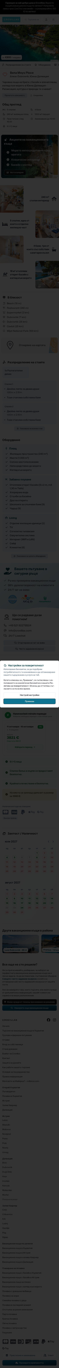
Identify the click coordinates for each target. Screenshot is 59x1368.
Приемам (29, 701)
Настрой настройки (29, 695)
